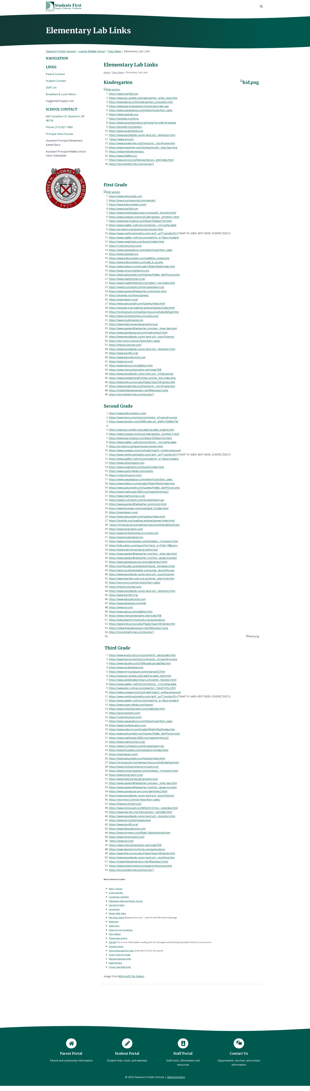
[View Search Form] (261, 6)
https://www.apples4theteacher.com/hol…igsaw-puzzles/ (143, 558)
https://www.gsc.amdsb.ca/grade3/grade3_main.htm (140, 676)
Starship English (116, 905)
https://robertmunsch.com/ (125, 246)
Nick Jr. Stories (116, 888)
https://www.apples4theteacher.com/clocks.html (137, 291)
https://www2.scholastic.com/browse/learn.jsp (136, 287)
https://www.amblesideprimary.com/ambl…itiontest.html (142, 212)
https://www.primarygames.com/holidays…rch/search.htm (143, 541)
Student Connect (56, 81)
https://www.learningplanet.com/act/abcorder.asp (139, 106)
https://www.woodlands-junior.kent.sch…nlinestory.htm (142, 135)
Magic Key (114, 921)
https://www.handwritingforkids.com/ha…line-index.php (142, 378)
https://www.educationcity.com (127, 357)
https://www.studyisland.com (126, 131)
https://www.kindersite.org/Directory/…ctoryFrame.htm (142, 143)
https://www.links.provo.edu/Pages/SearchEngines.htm (142, 382)
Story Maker (115, 934)
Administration (176, 1077)
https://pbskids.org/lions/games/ (129, 295)
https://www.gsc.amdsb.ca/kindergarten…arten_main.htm (143, 98)
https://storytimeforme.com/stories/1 (131, 164)
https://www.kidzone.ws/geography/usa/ (133, 324)
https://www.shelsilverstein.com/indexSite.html (137, 708)
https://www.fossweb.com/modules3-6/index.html (138, 750)
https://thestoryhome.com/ (125, 345)
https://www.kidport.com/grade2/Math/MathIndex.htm (142, 483)
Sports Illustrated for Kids (121, 950)
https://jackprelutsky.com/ (124, 713)
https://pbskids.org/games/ (125, 127)
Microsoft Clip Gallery (131, 976)
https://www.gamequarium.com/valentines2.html (138, 332)
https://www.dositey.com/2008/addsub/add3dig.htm (140, 663)
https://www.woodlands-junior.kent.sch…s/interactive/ (141, 374)
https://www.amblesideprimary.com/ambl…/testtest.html (142, 680)
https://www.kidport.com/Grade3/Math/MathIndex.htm (142, 729)
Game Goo (114, 925)
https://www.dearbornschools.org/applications (137, 620)
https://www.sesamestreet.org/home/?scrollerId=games (142, 122)
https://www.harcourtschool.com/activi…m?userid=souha (143, 417)
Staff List (51, 87)
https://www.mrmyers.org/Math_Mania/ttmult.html (139, 832)
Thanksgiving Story (118, 938)
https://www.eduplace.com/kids (127, 603)
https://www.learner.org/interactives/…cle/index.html (140, 812)
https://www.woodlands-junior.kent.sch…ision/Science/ (141, 336)
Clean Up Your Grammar (121, 930)
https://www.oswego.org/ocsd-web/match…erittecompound (145, 450)
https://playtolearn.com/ (123, 299)
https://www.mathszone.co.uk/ (127, 279)
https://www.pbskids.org (123, 114)
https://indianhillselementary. (126, 151)
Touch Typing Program (120, 954)
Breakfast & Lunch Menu (61, 94)
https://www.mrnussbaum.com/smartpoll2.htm (137, 671)
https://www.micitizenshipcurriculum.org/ (134, 316)
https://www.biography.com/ (126, 529)
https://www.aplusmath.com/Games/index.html (137, 303)
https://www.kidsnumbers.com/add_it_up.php (136, 262)
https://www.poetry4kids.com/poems (131, 471)
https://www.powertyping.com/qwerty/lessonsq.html (140, 866)
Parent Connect (55, 74)
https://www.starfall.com (123, 94)
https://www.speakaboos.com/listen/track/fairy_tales (140, 110)
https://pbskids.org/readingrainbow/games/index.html (142, 308)
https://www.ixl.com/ (121, 139)
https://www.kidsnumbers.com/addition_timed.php (139, 258)
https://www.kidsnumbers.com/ (127, 204)
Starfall (112, 942)
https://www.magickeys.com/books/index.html (136, 241)
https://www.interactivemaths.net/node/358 (135, 369)
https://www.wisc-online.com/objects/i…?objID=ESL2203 (142, 688)
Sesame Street (116, 946)
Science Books (116, 892)
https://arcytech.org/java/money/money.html (136, 229)
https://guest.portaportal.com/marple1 (132, 200)
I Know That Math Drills (120, 967)
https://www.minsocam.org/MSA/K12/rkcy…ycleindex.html (143, 808)
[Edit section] (181, 90)
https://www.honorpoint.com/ (127, 837)
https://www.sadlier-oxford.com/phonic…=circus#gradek (142, 225)
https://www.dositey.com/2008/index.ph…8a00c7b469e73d (143, 421)
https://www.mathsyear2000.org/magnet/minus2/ (139, 491)
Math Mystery (115, 962)
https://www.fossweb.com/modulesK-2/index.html (138, 508)
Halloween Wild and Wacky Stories (126, 901)
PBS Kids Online (116, 917)
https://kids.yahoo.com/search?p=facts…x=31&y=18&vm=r (143, 545)
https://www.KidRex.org (123, 155)
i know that (114, 909)
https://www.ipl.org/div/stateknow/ (130, 820)
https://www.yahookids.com (125, 196)
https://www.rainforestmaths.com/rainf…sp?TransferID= (143, 233)
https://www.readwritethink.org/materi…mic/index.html (142, 283)
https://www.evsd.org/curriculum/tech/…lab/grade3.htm (142, 655)
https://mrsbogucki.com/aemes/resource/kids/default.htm (144, 312)
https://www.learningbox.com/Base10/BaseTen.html (140, 221)
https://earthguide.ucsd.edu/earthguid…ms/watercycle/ (142, 566)
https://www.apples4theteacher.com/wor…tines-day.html (143, 328)
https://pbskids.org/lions (124, 118)
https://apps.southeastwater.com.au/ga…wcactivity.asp (142, 570)
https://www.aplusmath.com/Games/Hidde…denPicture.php (144, 274)
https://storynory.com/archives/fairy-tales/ (134, 341)
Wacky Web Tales (117, 913)
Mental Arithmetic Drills (120, 958)
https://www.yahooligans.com (126, 463)
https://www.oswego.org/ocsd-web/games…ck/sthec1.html (144, 217)
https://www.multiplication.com (127, 725)
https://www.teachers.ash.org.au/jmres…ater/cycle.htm (141, 578)
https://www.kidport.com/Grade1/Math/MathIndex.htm (142, 266)
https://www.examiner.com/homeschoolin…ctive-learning (143, 147)
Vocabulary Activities (119, 896)
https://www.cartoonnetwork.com (129, 270)
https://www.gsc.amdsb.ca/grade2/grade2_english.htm (141, 429)
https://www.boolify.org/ (123, 353)
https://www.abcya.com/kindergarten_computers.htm (141, 102)
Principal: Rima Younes (59, 134)
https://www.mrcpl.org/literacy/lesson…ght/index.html (141, 160)
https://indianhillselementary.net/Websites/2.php (138, 390)
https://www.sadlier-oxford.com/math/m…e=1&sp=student (144, 237)
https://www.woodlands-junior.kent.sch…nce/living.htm (142, 857)
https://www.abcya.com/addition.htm (131, 365)
